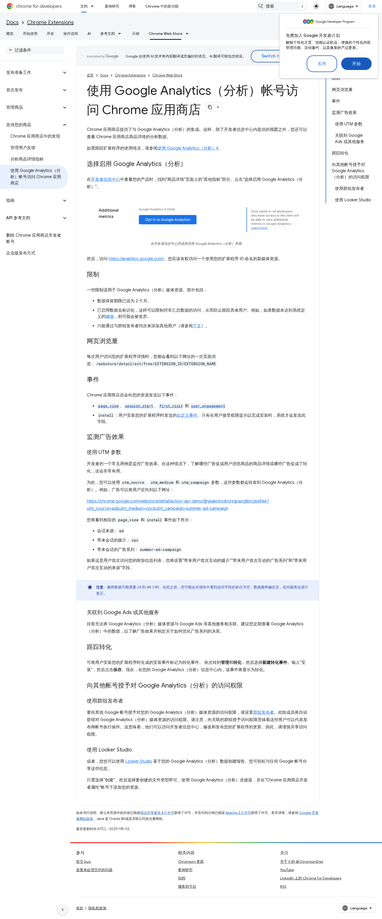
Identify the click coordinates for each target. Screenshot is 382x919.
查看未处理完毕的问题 (94, 869)
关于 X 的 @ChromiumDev (301, 861)
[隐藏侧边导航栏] (62, 909)
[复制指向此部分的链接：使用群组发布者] (128, 701)
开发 (50, 33)
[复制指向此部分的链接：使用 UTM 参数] (126, 452)
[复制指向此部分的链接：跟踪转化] (117, 647)
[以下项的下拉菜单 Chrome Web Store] (188, 33)
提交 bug (83, 861)
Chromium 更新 (191, 861)
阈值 (110, 316)
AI (89, 33)
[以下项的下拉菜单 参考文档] (121, 33)
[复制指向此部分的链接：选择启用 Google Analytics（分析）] (192, 164)
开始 (356, 63)
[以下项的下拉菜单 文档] (94, 6)
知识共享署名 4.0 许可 (157, 813)
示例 (135, 33)
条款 (79, 908)
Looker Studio (138, 761)
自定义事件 (187, 415)
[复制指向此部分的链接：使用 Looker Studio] (137, 750)
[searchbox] (35, 50)
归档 (181, 878)
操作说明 (70, 33)
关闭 (322, 63)
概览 (10, 33)
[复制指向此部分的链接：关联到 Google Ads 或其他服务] (164, 613)
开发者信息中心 (105, 179)
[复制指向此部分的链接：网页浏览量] (123, 341)
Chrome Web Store (165, 33)
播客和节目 (187, 886)
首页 (90, 75)
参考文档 (107, 33)
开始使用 (30, 33)
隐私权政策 (97, 908)
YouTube (287, 869)
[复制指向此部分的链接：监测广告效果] (129, 437)
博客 (132, 6)
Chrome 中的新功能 (162, 6)
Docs (12, 22)
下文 (197, 326)
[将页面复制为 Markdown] (210, 107)
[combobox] (281, 6)
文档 (84, 6)
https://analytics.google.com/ (136, 258)
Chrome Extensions (50, 22)
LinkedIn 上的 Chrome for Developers (310, 878)
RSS (283, 886)
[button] (31, 72)
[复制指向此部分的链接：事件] (104, 380)
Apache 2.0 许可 (238, 813)
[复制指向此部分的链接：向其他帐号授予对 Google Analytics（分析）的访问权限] (248, 686)
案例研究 (112, 6)
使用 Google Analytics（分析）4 (187, 148)
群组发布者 (263, 712)
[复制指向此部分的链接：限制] (104, 275)
